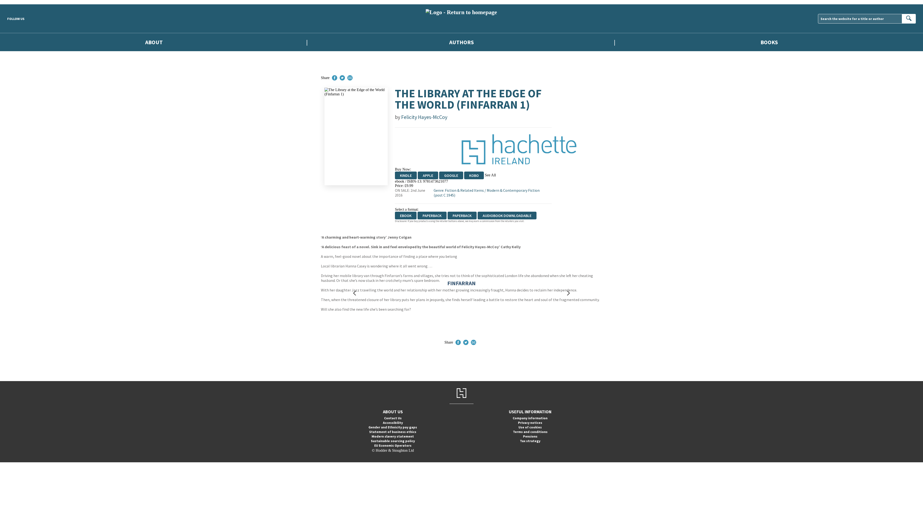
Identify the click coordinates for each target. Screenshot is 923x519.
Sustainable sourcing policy (393, 441)
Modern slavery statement (393, 436)
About (154, 42)
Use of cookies (530, 427)
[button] (354, 293)
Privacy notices (530, 422)
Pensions (530, 436)
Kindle (406, 175)
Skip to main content (15, 2)
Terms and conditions (530, 432)
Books (769, 42)
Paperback (432, 215)
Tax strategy (530, 441)
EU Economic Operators (393, 445)
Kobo (474, 175)
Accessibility (393, 422)
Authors (461, 42)
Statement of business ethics (392, 432)
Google (451, 175)
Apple (428, 175)
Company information (530, 418)
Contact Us (393, 418)
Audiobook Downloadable (507, 215)
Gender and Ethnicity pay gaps (392, 427)
